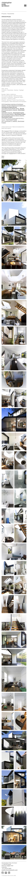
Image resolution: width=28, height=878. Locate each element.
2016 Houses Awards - (13, 114)
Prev (3, 157)
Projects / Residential (8, 13)
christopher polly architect (6, 4)
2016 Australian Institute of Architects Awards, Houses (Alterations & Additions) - (14, 106)
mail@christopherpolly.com (10, 870)
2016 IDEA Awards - (13, 112)
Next (3, 156)
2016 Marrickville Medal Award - (13, 108)
